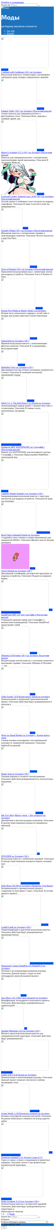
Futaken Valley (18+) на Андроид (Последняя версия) (26, 111)
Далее (12, 1214)
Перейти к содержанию (12, 2)
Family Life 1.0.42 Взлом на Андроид (19, 1075)
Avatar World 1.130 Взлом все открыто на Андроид (25, 1113)
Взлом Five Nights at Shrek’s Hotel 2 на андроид (23, 310)
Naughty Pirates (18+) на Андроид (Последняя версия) (26, 230)
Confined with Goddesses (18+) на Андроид (21, 72)
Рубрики (5, 1222)
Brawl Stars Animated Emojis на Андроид (20, 535)
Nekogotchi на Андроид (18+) (15, 341)
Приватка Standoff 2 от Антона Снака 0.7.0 (21, 1157)
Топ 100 (10, 31)
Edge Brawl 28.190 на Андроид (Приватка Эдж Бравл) (27, 886)
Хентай (10, 33)
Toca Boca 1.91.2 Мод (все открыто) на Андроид (24, 998)
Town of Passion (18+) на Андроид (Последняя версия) (27, 269)
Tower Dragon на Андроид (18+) (16, 571)
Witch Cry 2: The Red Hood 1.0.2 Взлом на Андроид (25, 403)
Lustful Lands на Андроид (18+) (16, 927)
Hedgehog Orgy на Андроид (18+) (17, 367)
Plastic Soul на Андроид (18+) (15, 774)
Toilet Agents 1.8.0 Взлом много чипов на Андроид (25, 696)
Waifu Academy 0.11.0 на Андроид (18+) (20, 1201)
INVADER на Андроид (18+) (15, 856)
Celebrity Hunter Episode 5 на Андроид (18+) (22, 493)
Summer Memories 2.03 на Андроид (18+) (20, 1031)
